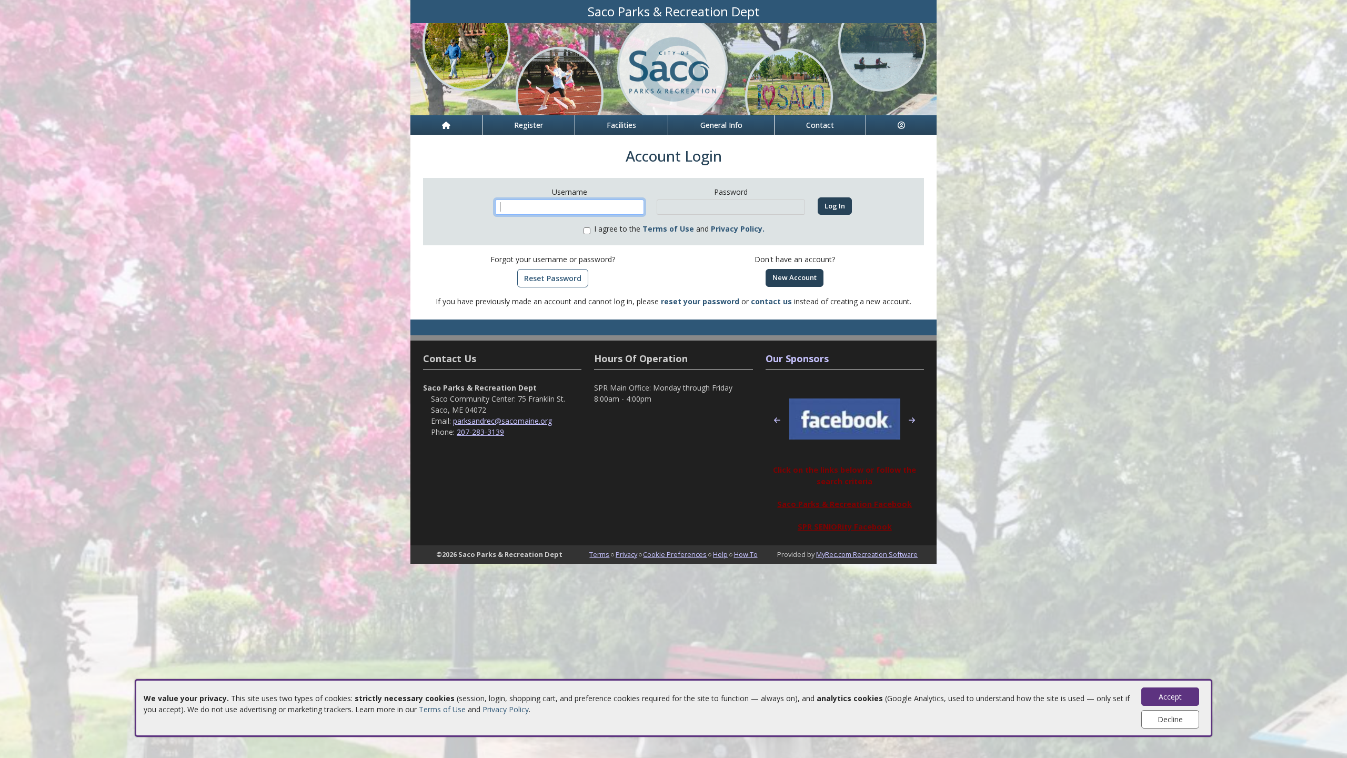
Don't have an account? (795, 259)
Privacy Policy (505, 709)
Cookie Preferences (675, 554)
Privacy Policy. (738, 229)
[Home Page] (446, 125)
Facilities (621, 125)
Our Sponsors (797, 358)
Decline (1170, 719)
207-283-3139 (480, 432)
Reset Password (552, 278)
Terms (599, 554)
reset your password (700, 301)
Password (731, 192)
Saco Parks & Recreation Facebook (844, 504)
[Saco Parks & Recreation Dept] (673, 68)
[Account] (901, 125)
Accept (1170, 697)
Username (569, 192)
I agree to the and (679, 229)
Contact (820, 125)
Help (720, 554)
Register (528, 125)
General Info (721, 125)
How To (746, 554)
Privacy (626, 554)
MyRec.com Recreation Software (867, 554)
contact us (771, 301)
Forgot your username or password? (552, 259)
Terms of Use (442, 709)
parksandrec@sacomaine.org (502, 421)
